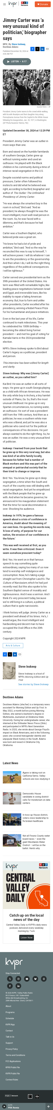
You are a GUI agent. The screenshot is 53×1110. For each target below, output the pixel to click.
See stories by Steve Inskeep (33, 684)
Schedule (10, 1018)
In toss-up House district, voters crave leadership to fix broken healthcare (35, 817)
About (8, 1006)
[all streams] (49, 1106)
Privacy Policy (12, 1049)
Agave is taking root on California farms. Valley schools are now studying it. (36, 775)
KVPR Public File (13, 1074)
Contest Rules (12, 1080)
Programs (10, 1012)
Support (9, 1043)
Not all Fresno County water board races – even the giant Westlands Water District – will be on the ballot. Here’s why (36, 842)
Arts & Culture (13, 645)
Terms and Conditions (15, 1055)
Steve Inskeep (18, 44)
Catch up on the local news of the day (26, 917)
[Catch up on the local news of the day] (26, 885)
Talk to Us (10, 1037)
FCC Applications (13, 1061)
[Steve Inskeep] (9, 670)
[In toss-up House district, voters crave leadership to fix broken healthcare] (12, 819)
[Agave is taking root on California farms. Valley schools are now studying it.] (12, 777)
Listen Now (27, 937)
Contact (9, 1031)
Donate (44, 4)
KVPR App (10, 1025)
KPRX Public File (13, 1067)
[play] (4, 1106)
